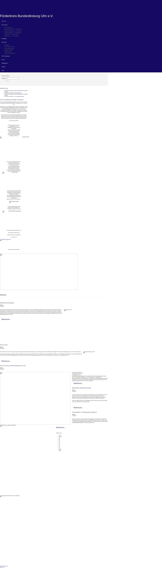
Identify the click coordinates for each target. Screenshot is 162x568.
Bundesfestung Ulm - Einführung (13, 29)
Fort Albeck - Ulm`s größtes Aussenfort (16, 96)
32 (59, 447)
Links (3, 70)
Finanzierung (7, 51)
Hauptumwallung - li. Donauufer (12, 32)
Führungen (4, 38)
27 (59, 441)
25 (59, 438)
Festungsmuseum (9, 48)
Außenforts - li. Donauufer (11, 34)
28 (59, 442)
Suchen (3, 78)
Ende (60, 450)
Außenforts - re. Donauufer (11, 36)
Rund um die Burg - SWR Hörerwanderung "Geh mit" (13, 365)
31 (59, 445)
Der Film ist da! (4, 344)
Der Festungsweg (6, 56)
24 (59, 437)
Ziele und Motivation (9, 53)
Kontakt (3, 66)
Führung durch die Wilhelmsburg (15, 92)
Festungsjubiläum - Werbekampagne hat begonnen (84, 412)
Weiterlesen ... (6, 319)
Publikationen (5, 63)
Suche (3, 8)
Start (60, 435)
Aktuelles (6, 45)
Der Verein (4, 42)
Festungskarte (8, 27)
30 (59, 444)
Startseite (4, 21)
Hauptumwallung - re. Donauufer (13, 31)
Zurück (60, 436)
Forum (3, 59)
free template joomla (4, 566)
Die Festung (4, 24)
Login (3, 5)
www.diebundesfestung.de (77, 422)
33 (59, 448)
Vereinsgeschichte (9, 46)
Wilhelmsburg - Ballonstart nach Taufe (81, 387)
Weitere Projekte (8, 50)
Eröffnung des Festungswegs (7, 302)
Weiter (60, 449)
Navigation (2, 18)
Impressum (4, 11)
